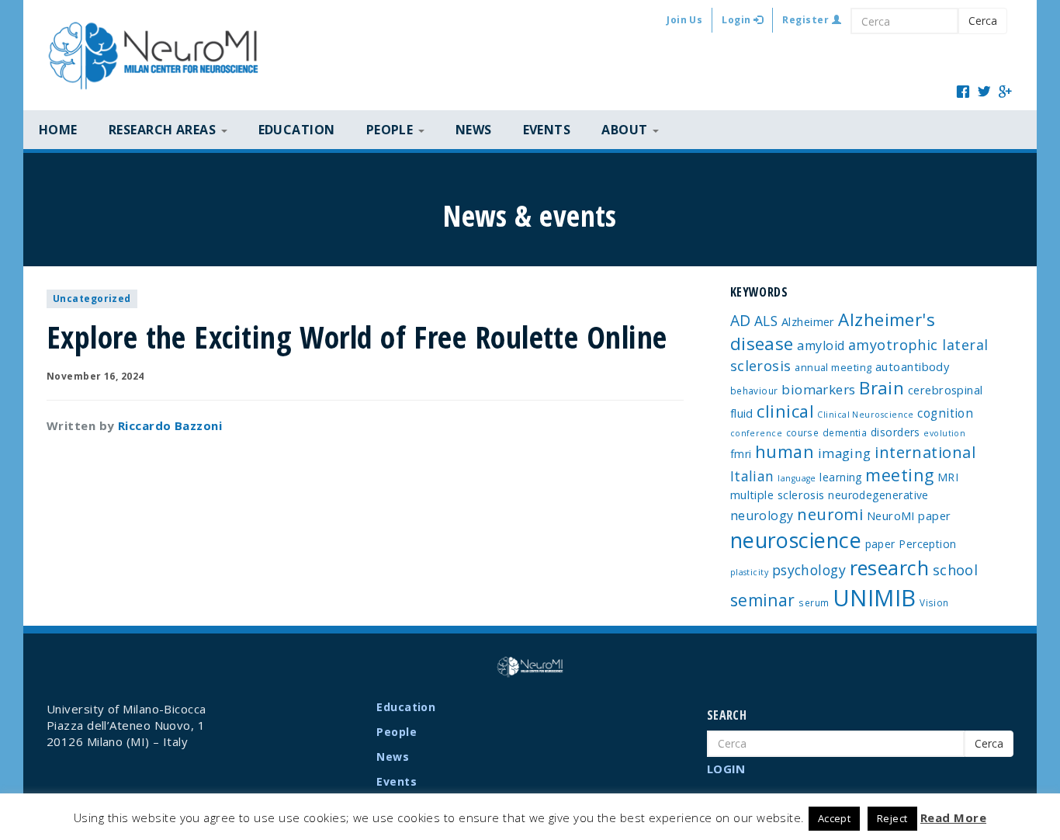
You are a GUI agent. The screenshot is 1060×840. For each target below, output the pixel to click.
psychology (809, 570)
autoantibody (912, 366)
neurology (762, 515)
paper (880, 543)
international (925, 452)
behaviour (754, 390)
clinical (785, 411)
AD (740, 320)
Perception (928, 543)
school (956, 570)
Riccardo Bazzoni (170, 425)
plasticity (749, 572)
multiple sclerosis (777, 494)
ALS (766, 320)
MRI (947, 477)
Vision (934, 602)
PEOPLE (391, 129)
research (890, 567)
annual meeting (833, 367)
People (396, 731)
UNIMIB (874, 597)
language (797, 478)
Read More (953, 817)
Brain (881, 388)
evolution (944, 433)
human (784, 451)
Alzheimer (808, 321)
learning (840, 477)
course (802, 432)
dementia (845, 432)
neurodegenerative (878, 495)
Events (547, 129)
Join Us (684, 19)
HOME (58, 129)
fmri (741, 453)
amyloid (820, 345)
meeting (899, 474)
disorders (895, 432)
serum (813, 602)
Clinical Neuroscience (865, 414)
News (474, 129)
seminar (762, 600)
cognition (945, 413)
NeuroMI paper (909, 515)
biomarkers (818, 389)
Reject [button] (892, 818)
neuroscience (795, 540)
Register (806, 19)
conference (756, 433)
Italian (752, 476)
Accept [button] (834, 818)
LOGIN (726, 768)
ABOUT (626, 129)
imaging (844, 453)
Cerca (982, 20)
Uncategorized (92, 298)
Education (296, 129)
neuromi (830, 514)
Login (737, 19)
